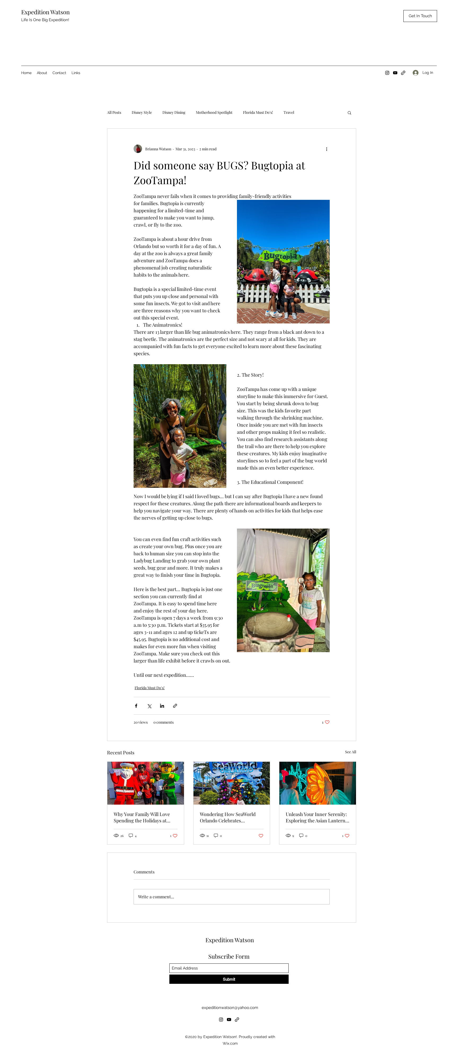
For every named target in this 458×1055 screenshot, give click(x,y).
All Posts (114, 112)
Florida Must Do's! (258, 112)
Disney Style (142, 112)
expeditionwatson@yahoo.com (230, 1007)
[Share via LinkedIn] (162, 705)
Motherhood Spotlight (214, 112)
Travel (289, 112)
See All (350, 751)
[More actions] (326, 149)
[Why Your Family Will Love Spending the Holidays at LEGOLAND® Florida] (145, 783)
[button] (349, 112)
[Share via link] (175, 705)
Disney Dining (173, 112)
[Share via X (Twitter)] (149, 705)
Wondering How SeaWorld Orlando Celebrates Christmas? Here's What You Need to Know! (229, 817)
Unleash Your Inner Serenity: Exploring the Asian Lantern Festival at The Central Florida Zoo (317, 817)
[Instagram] (387, 72)
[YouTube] (395, 72)
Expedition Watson (45, 12)
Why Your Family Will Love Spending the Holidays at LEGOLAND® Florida (142, 817)
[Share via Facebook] (136, 705)
